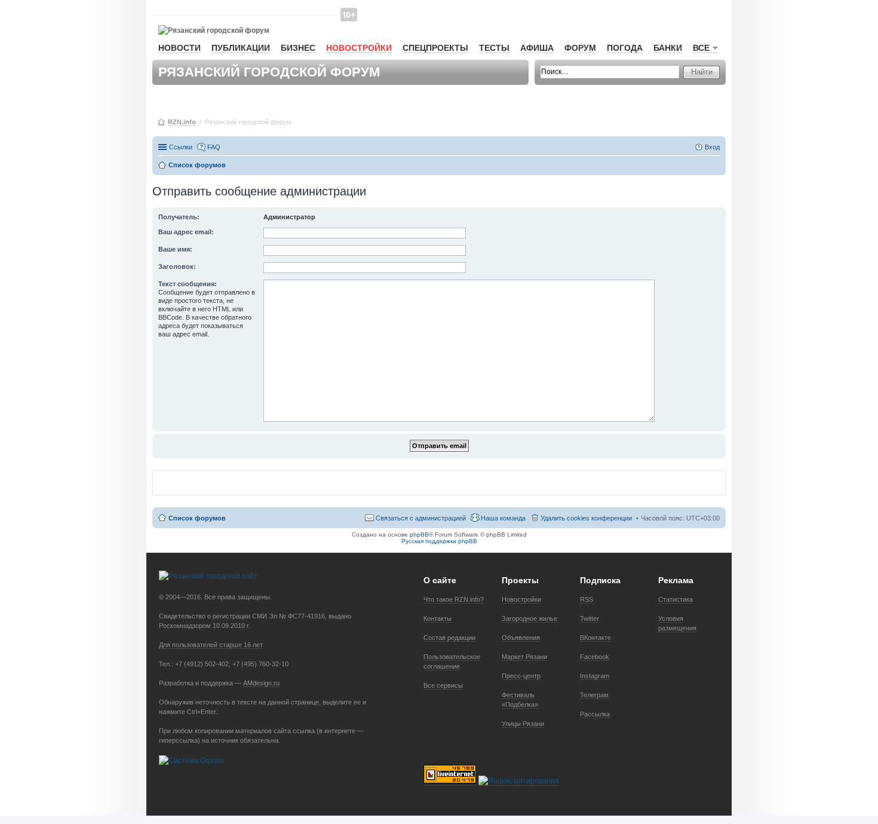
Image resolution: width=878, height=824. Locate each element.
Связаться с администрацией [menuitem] (421, 518)
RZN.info (182, 121)
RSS (586, 599)
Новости (179, 48)
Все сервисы (443, 685)
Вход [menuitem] (712, 147)
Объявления (521, 637)
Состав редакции (449, 637)
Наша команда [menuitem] (503, 518)
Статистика (675, 599)
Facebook (594, 656)
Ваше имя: (175, 249)
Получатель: (178, 216)
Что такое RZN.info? (453, 599)
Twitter (589, 618)
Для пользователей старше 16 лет (211, 644)
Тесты (494, 48)
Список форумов (197, 518)
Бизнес (298, 48)
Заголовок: (177, 266)
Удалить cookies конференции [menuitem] (586, 518)
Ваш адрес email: (186, 231)
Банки (667, 48)
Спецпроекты (435, 48)
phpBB (419, 534)
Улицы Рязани (523, 723)
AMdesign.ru (261, 683)
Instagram (594, 675)
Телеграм (594, 695)
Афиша (537, 48)
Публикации (240, 48)
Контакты (437, 618)
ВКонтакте (595, 637)
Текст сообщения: (187, 283)
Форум (580, 48)
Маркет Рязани (524, 656)
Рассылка (595, 714)
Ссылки (180, 147)
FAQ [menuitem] (213, 147)
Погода (625, 48)
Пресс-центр (521, 675)
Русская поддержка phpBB (439, 541)
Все (701, 48)
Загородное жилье (529, 618)
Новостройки (359, 48)
